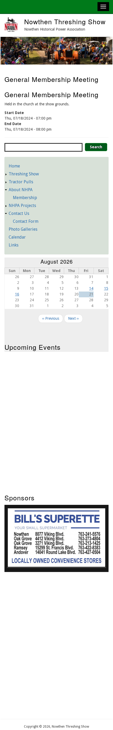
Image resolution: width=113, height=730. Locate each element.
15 (106, 288)
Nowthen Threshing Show (65, 21)
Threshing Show (24, 173)
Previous (9, 49)
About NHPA (21, 189)
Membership (25, 197)
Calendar (17, 237)
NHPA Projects (22, 205)
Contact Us (19, 213)
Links (13, 245)
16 (17, 294)
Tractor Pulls (21, 181)
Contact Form (25, 221)
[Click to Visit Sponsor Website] (56, 566)
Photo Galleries (23, 229)
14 (91, 288)
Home (14, 166)
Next (103, 49)
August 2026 (56, 261)
